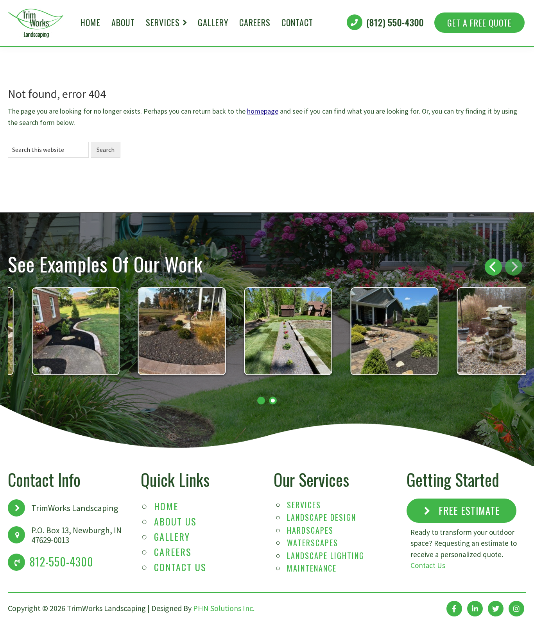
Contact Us (180, 567)
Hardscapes (310, 530)
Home (166, 506)
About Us (175, 521)
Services (304, 505)
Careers (173, 552)
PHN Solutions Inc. (223, 608)
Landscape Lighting (325, 555)
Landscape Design (321, 517)
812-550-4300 (61, 562)
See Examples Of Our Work (105, 263)
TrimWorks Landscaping (36, 23)
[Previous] (493, 267)
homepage (262, 111)
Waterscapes (312, 543)
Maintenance (312, 568)
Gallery (172, 536)
